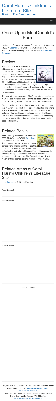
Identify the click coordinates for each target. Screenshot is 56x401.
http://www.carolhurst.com (28, 391)
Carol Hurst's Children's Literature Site (26, 8)
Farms (10, 182)
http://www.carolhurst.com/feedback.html (28, 398)
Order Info (14, 47)
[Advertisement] (28, 219)
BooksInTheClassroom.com (19, 14)
